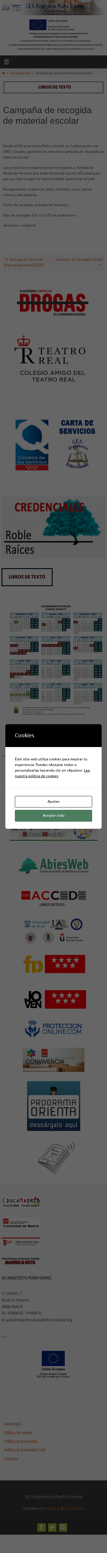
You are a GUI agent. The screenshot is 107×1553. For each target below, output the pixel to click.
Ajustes (53, 801)
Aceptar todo (53, 815)
